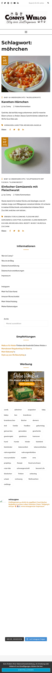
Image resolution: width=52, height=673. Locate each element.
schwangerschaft (23, 468)
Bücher (24, 420)
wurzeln (41, 223)
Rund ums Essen (34, 463)
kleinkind (26, 220)
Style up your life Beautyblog (13, 355)
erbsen (7, 217)
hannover (36, 436)
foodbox (27, 426)
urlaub (6, 479)
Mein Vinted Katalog (9, 301)
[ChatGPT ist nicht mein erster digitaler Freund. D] (26, 588)
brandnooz (27, 415)
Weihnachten (33, 479)
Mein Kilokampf (7, 352)
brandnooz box (9, 420)
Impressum (6, 276)
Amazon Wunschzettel (10, 296)
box (15, 415)
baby (43, 410)
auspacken (32, 410)
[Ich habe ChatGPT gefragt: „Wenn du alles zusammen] (26, 620)
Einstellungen (26, 670)
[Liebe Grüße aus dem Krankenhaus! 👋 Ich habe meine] (26, 525)
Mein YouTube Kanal (9, 292)
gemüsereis (6, 220)
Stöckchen (8, 474)
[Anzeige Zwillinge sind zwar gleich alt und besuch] (26, 556)
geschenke (37, 431)
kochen (4, 223)
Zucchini (5, 226)
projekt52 (7, 463)
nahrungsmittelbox (29, 452)
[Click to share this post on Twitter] (14, 129)
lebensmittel (23, 447)
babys (6, 415)
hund (6, 442)
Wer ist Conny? (7, 256)
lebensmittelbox (40, 447)
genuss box (8, 431)
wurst (34, 223)
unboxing (33, 474)
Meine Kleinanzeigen (9, 306)
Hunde (16, 442)
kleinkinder (8, 447)
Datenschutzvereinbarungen (12, 271)
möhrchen (28, 125)
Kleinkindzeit (16, 182)
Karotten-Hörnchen (14, 102)
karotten (19, 125)
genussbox (23, 431)
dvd (5, 426)
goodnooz (23, 436)
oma (34, 458)
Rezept (27, 223)
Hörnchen (9, 125)
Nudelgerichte (34, 97)
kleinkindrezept (39, 220)
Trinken (21, 474)
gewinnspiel (8, 436)
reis (21, 223)
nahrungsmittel (9, 452)
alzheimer (18, 410)
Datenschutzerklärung (10, 266)
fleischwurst (32, 217)
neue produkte (9, 458)
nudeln (37, 125)
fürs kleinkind (18, 217)
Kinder (27, 442)
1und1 (6, 410)
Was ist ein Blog (7, 261)
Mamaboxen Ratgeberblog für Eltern (15, 349)
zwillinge (7, 484)
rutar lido (7, 468)
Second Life (40, 468)
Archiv (6, 319)
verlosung (18, 479)
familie (15, 426)
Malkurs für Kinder (8, 345)
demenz (36, 420)
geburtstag (40, 426)
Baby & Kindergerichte (14, 97)
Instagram (5, 287)
